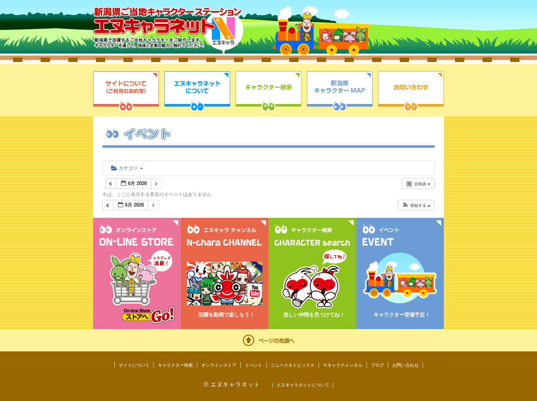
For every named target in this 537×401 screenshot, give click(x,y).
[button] (416, 205)
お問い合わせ (411, 91)
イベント (253, 365)
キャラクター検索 (268, 91)
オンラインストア (218, 365)
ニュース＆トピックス (293, 365)
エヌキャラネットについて (197, 91)
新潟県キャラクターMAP (340, 91)
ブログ (377, 365)
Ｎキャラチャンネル (342, 365)
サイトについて (126, 91)
